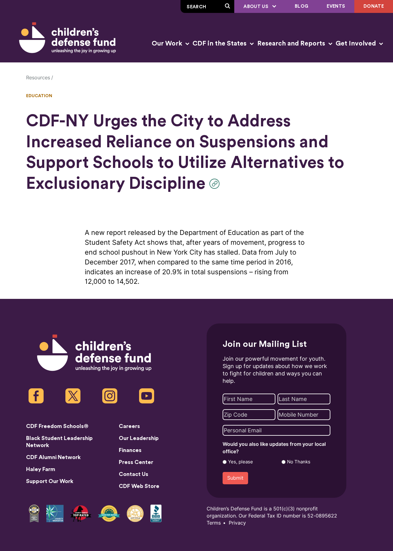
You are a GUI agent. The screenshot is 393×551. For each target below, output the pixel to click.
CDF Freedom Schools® (57, 426)
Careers (129, 426)
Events (336, 6)
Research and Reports (292, 43)
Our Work (168, 43)
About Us (256, 6)
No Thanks (298, 461)
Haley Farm (40, 469)
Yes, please (240, 461)
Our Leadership (139, 438)
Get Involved (356, 43)
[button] (216, 184)
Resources (38, 77)
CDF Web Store (139, 486)
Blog (301, 6)
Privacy (237, 522)
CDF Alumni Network (53, 457)
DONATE (374, 6)
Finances (130, 450)
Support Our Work (49, 481)
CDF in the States (220, 43)
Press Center (136, 462)
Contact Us (133, 474)
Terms (214, 522)
